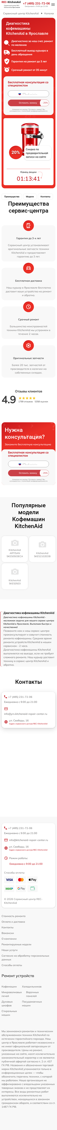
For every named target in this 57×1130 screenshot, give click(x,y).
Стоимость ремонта (13, 916)
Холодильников (31, 986)
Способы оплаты (12, 965)
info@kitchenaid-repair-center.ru (28, 840)
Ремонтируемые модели (16, 944)
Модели (30, 196)
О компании (9, 938)
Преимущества (11, 196)
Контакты (45, 196)
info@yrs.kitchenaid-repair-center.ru (25, 713)
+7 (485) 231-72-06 (36, 3)
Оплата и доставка (13, 921)
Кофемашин (9, 986)
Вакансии (8, 933)
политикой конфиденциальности (35, 111)
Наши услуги (10, 950)
